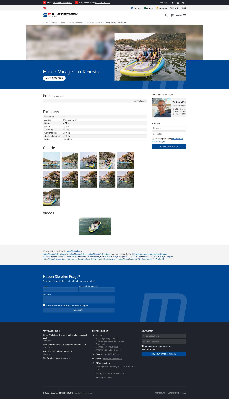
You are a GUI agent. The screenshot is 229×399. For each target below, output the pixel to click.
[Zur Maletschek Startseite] (44, 7)
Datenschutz (173, 393)
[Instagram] (183, 2)
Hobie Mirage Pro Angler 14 (153, 259)
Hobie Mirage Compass (163, 256)
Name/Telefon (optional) (88, 286)
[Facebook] (172, 2)
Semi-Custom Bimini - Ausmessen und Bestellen (64, 344)
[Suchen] (166, 15)
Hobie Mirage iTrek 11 (78, 254)
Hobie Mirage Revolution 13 (78, 256)
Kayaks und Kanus (76, 22)
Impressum (159, 393)
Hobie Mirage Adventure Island (104, 259)
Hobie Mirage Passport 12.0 (142, 256)
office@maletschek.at (62, 2)
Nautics (54, 22)
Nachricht (47, 294)
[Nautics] (136, 7)
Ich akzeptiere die (67, 305)
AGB (184, 393)
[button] (150, 57)
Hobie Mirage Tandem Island (78, 259)
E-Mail (45, 286)
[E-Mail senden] (44, 2)
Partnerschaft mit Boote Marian (57, 351)
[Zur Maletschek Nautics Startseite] (60, 15)
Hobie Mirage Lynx (139, 254)
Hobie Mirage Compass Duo (54, 259)
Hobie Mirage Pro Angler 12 (129, 259)
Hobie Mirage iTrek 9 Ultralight (55, 254)
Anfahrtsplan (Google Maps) (108, 350)
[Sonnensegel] (161, 7)
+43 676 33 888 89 (182, 114)
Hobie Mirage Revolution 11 (54, 256)
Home (45, 22)
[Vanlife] (148, 7)
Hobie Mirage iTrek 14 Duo (98, 254)
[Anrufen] (76, 2)
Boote (63, 22)
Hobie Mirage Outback (158, 254)
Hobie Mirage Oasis (98, 256)
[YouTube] (178, 2)
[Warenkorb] (172, 15)
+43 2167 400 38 (102, 2)
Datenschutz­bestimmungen (75, 305)
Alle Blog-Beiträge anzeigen (55, 358)
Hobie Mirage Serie (94, 22)
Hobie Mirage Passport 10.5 (118, 256)
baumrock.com (88, 393)
